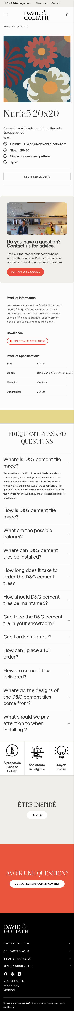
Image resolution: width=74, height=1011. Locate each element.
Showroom (41, 3)
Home (6, 26)
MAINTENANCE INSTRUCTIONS (29, 341)
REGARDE (37, 815)
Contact (55, 3)
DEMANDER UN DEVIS (37, 176)
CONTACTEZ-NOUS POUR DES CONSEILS (37, 884)
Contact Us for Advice (25, 272)
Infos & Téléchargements (18, 3)
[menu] (5, 15)
